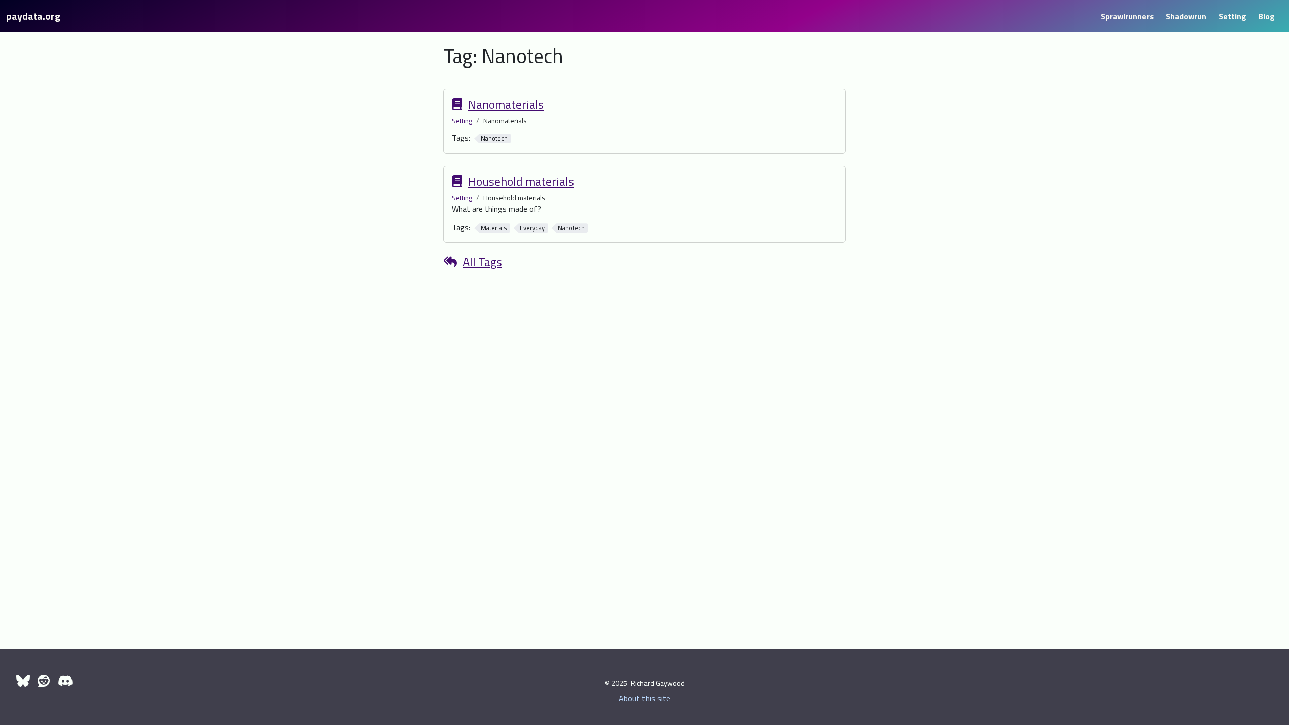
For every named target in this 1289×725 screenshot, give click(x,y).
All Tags (482, 262)
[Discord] (65, 681)
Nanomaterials (506, 104)
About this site (644, 698)
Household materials (521, 181)
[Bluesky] (23, 681)
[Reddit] (44, 681)
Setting (462, 121)
